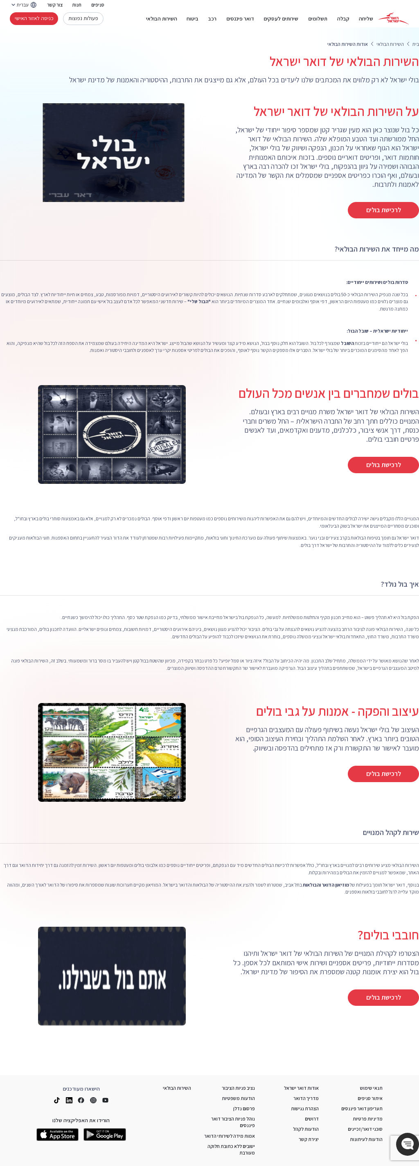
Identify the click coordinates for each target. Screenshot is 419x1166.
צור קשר (55, 5)
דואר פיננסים (240, 18)
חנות (76, 5)
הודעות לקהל (306, 1129)
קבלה (343, 18)
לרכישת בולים (383, 210)
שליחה (366, 18)
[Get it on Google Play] (104, 1134)
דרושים (312, 1119)
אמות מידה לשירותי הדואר (229, 1136)
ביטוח (192, 18)
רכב (212, 18)
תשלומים (317, 18)
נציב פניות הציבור (238, 1088)
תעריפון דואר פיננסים (362, 1108)
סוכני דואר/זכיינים (365, 1129)
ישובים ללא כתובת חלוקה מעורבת (231, 1149)
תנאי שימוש (371, 1088)
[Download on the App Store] (57, 1134)
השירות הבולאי (161, 18)
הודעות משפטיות (238, 1098)
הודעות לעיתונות (366, 1139)
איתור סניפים (370, 1098)
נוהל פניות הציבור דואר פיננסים (233, 1122)
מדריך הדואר (306, 1098)
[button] (407, 1144)
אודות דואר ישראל (301, 1088)
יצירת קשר (309, 1139)
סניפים (97, 5)
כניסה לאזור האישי (34, 18)
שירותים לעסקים (281, 18)
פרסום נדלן (244, 1108)
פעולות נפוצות (83, 18)
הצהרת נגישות (305, 1108)
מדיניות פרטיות (368, 1119)
